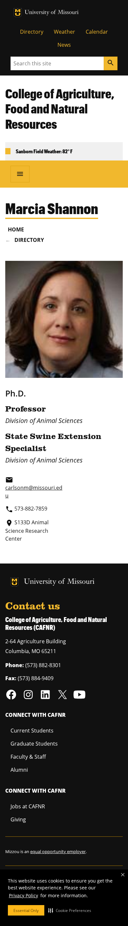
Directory (31, 31)
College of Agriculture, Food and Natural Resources (59, 109)
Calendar (97, 31)
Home (16, 229)
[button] (70, 910)
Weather (64, 31)
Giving (18, 819)
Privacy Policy (23, 895)
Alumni (19, 769)
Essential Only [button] (26, 910)
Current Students (32, 730)
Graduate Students (34, 743)
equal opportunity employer (58, 851)
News (64, 44)
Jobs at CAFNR (28, 806)
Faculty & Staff (28, 756)
